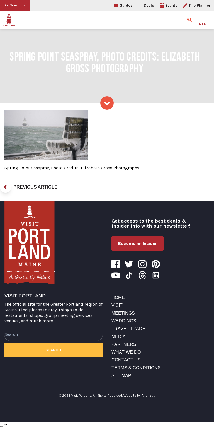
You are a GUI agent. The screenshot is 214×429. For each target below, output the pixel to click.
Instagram (142, 264)
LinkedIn (155, 275)
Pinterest (155, 264)
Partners (123, 344)
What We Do (126, 352)
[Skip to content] (107, 103)
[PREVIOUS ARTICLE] (5, 187)
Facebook (115, 264)
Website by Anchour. (139, 395)
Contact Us (126, 360)
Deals (149, 5)
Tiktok (129, 275)
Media (118, 336)
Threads (142, 275)
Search (53, 350)
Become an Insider (137, 243)
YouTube (115, 275)
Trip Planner (200, 5)
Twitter (129, 264)
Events (171, 5)
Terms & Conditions (136, 367)
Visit (117, 305)
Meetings (123, 313)
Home (118, 297)
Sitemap (121, 375)
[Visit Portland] (9, 20)
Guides (126, 5)
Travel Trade (128, 328)
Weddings (123, 321)
